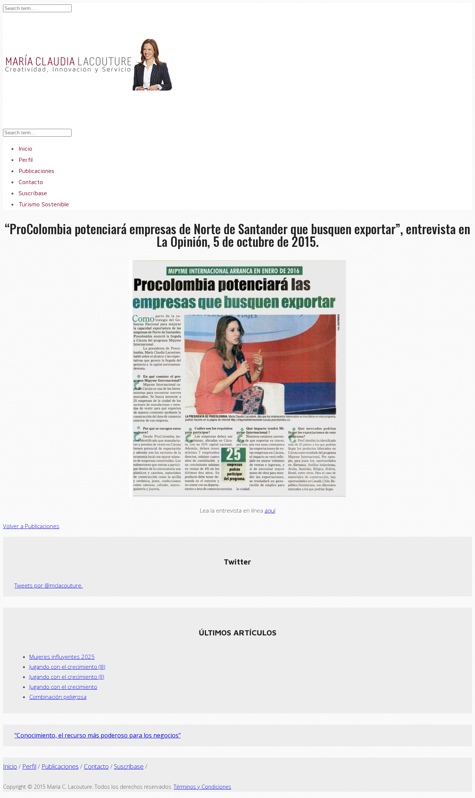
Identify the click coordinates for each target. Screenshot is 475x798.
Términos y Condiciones (202, 786)
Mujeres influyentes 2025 (62, 656)
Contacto (96, 766)
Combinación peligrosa (57, 696)
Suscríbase (129, 766)
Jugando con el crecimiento (63, 686)
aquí (270, 510)
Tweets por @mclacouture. (48, 585)
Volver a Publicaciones (31, 526)
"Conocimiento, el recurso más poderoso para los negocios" (97, 735)
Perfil (29, 766)
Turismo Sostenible (44, 204)
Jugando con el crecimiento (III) (67, 666)
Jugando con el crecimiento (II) (66, 676)
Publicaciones (60, 766)
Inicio (10, 766)
